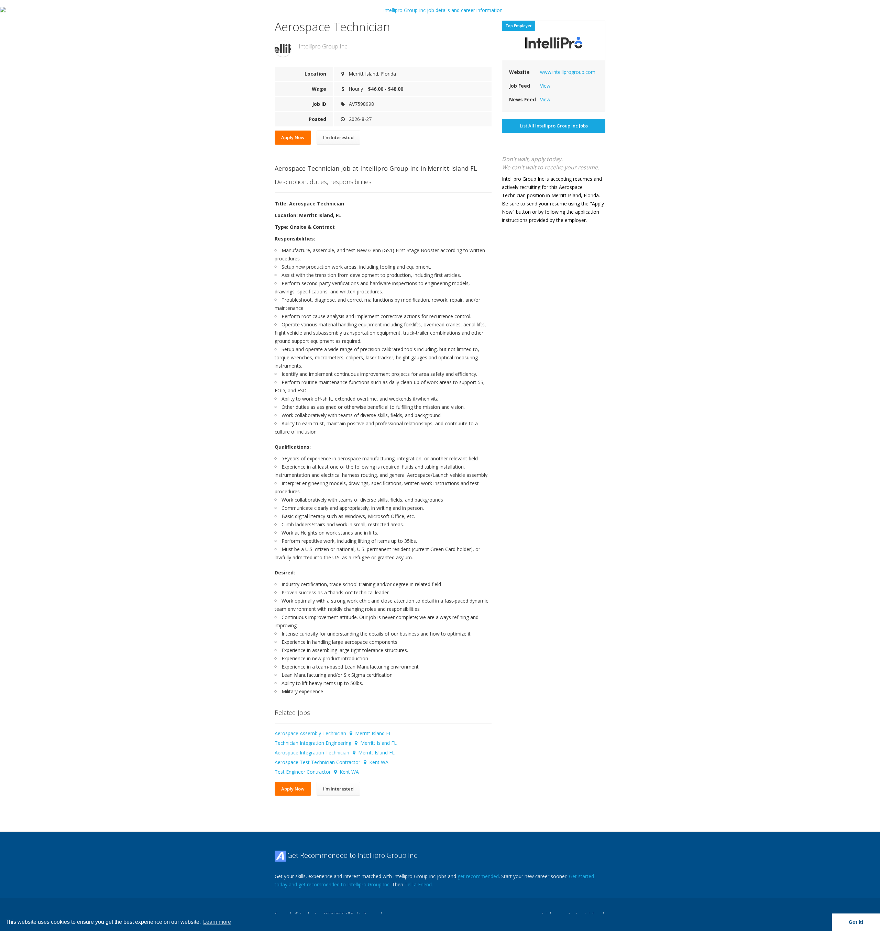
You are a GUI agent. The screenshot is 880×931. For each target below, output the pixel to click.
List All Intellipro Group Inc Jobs (554, 126)
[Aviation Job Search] (280, 855)
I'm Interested (338, 137)
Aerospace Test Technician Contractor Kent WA (331, 762)
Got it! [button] (856, 922)
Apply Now (293, 137)
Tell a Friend (418, 884)
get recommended (478, 876)
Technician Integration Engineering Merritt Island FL (336, 743)
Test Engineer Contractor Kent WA (317, 772)
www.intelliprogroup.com (567, 72)
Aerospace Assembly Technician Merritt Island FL (333, 733)
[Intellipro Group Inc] (283, 48)
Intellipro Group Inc (323, 46)
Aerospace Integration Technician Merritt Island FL (335, 752)
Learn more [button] (217, 922)
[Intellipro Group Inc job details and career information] (440, 10)
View (545, 85)
